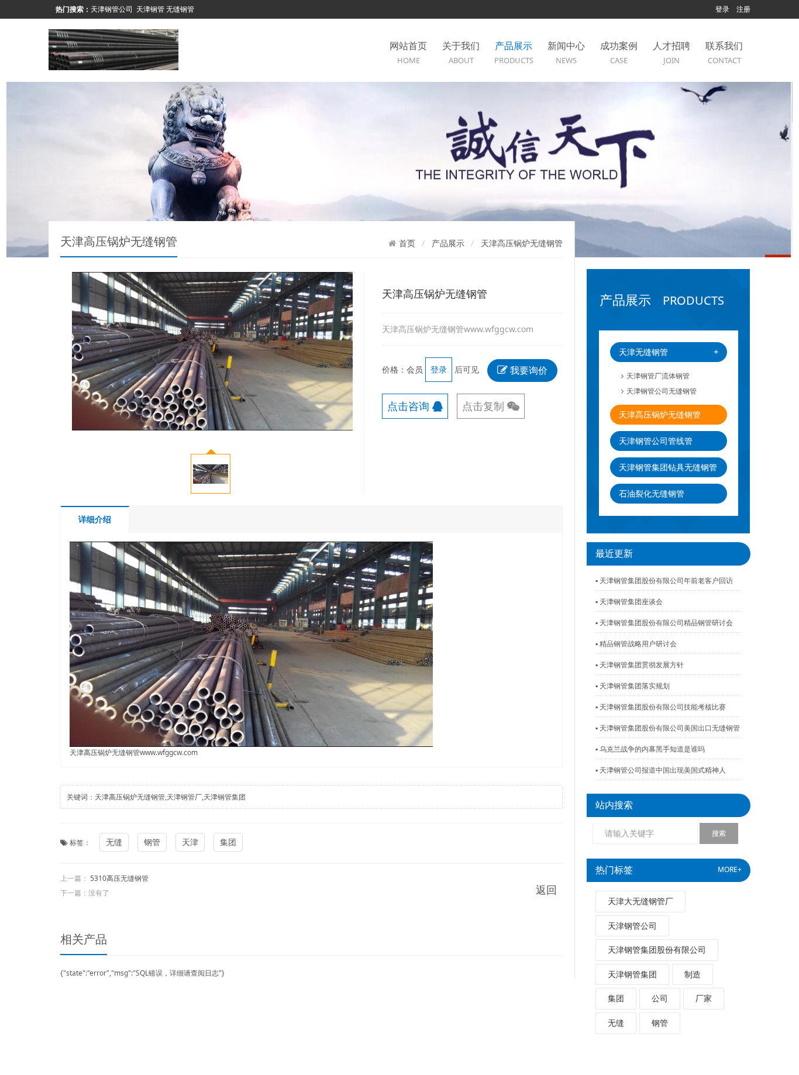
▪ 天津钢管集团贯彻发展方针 (639, 665)
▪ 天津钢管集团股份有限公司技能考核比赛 (660, 707)
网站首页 (408, 52)
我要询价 (527, 370)
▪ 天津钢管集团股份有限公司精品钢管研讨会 (664, 623)
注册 (743, 9)
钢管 (660, 1022)
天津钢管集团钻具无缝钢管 (668, 467)
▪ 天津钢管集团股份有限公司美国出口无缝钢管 (667, 728)
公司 (660, 998)
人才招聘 (671, 52)
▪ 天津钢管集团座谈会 (629, 602)
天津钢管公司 (112, 9)
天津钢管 (150, 9)
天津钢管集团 (632, 974)
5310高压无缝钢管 (119, 878)
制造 (692, 974)
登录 (722, 9)
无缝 (616, 1022)
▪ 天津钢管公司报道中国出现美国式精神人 (660, 770)
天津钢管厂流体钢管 (658, 376)
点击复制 (484, 406)
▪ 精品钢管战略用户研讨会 (636, 644)
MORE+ (730, 869)
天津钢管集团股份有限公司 (657, 949)
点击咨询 (409, 406)
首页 (407, 243)
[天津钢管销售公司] (114, 49)
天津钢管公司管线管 (656, 440)
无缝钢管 (180, 9)
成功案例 (619, 52)
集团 (616, 998)
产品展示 (513, 52)
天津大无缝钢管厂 (640, 901)
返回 (546, 890)
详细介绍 (94, 519)
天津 (190, 841)
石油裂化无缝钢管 (651, 493)
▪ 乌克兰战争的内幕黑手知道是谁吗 (650, 749)
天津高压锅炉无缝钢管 (660, 414)
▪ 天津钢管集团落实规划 (632, 686)
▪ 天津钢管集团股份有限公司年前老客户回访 (664, 580)
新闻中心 (566, 52)
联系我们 (724, 52)
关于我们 (461, 52)
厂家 (703, 998)
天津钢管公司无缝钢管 (661, 391)
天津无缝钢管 (668, 351)
